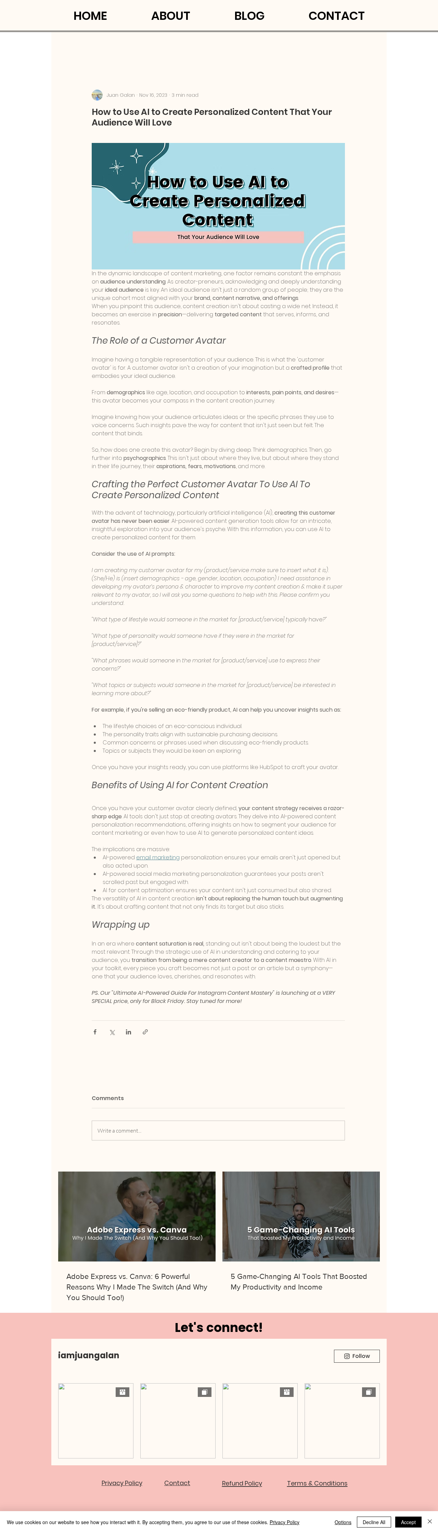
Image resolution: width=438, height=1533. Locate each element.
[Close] (430, 1522)
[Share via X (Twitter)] (111, 1032)
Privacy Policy (284, 1522)
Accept (408, 1522)
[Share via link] (145, 1032)
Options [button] (343, 1522)
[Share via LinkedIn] (128, 1032)
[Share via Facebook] (95, 1032)
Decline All (374, 1522)
